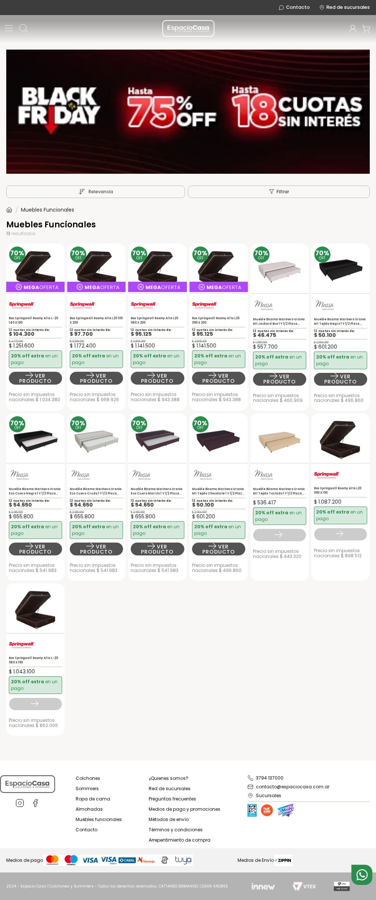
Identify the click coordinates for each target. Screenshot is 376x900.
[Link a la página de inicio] (9, 210)
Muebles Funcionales (47, 209)
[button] (9, 29)
